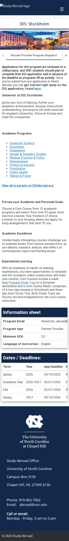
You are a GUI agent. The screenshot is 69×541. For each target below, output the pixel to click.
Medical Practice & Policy (27, 158)
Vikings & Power (20, 176)
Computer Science (22, 143)
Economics (17, 147)
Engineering (17, 150)
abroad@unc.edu (33, 504)
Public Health (19, 172)
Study (24, 282)
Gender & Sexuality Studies (28, 154)
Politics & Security (22, 165)
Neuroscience (19, 161)
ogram (16, 282)
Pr (10, 282)
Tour (33, 282)
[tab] (34, 55)
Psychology (17, 168)
